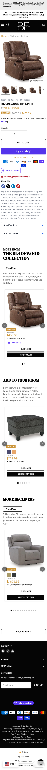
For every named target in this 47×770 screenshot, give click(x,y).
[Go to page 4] (24, 483)
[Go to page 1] (22, 364)
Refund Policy (37, 731)
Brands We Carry (8, 731)
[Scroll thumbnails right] (43, 90)
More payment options (23, 157)
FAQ (32, 734)
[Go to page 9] (29, 610)
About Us (16, 726)
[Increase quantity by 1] (24, 133)
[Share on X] (8, 186)
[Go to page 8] (26, 610)
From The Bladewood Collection (16, 100)
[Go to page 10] (31, 610)
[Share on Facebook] (3, 186)
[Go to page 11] (33, 610)
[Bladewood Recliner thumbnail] (5, 90)
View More (11, 268)
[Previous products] (4, 325)
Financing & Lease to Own (14, 729)
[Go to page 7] (24, 610)
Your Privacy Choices (19, 734)
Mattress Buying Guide (22, 737)
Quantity (4, 128)
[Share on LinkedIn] (13, 186)
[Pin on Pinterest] (18, 186)
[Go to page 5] (26, 483)
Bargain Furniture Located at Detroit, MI (19, 740)
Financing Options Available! (16, 177)
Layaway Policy (34, 729)
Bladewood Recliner (16, 338)
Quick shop (26, 349)
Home (4, 36)
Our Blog (41, 740)
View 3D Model (12, 170)
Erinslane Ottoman (15, 461)
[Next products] (42, 325)
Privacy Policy (23, 731)
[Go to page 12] (35, 610)
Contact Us (27, 726)
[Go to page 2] (24, 363)
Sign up (38, 685)
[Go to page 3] (22, 483)
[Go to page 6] (29, 483)
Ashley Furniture (11, 108)
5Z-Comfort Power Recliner (19, 585)
